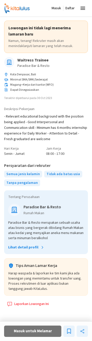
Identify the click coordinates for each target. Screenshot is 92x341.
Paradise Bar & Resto (33, 65)
